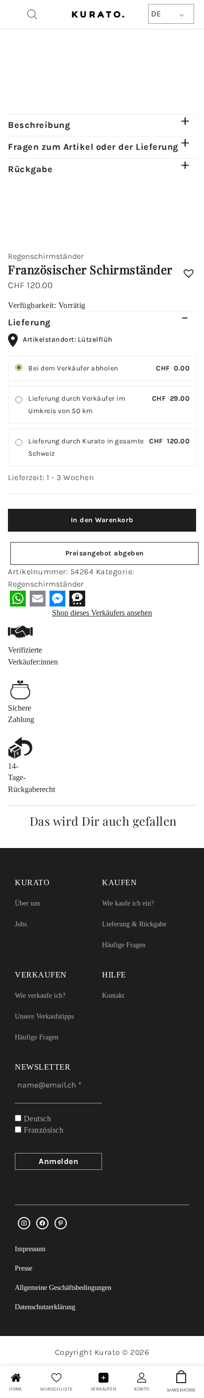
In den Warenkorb (102, 520)
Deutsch (36, 1118)
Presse (23, 1268)
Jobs (21, 924)
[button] (188, 269)
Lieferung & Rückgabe (134, 924)
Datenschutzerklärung (45, 1307)
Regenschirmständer (46, 256)
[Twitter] (42, 1223)
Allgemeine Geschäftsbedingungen (63, 1287)
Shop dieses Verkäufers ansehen (102, 612)
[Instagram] (24, 1223)
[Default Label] (60, 1223)
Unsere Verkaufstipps (44, 1016)
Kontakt (113, 995)
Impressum (30, 1249)
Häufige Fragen (124, 945)
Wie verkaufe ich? (40, 995)
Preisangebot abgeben (104, 553)
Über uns (27, 903)
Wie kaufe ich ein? (128, 903)
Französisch (42, 1130)
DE (156, 13)
